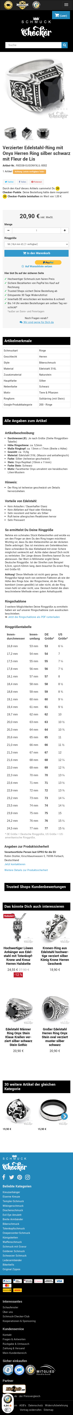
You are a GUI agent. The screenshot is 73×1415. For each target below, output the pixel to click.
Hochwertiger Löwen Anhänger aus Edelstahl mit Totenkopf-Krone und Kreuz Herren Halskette (18, 956)
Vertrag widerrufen (30, 1410)
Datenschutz (35, 1405)
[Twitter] (12, 1178)
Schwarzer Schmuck (14, 1256)
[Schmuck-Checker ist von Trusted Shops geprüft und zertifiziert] (31, 1370)
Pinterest (37, 182)
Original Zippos (11, 1269)
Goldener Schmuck (14, 1251)
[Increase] (65, 231)
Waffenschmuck (12, 1242)
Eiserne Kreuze (11, 1197)
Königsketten (10, 1238)
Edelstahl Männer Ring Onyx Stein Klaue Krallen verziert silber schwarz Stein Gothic (18, 1037)
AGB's (22, 1405)
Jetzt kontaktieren (14, 864)
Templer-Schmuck (13, 1201)
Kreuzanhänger (11, 1192)
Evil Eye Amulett (12, 1215)
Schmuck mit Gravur (14, 1247)
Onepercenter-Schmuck (16, 1233)
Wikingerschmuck (13, 1206)
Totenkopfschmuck (14, 1228)
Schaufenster (10, 1307)
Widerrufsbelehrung (56, 1405)
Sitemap (48, 1410)
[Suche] (64, 45)
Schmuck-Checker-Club (16, 1316)
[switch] (8, 1410)
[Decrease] (8, 231)
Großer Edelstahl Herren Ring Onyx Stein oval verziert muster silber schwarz (55, 1037)
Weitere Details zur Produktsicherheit (26, 870)
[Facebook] (4, 1178)
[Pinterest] (20, 1178)
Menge (8, 224)
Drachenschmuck (13, 1210)
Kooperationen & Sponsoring (19, 1321)
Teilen (23, 182)
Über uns (8, 1312)
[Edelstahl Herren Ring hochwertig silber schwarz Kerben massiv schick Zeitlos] (53, 1111)
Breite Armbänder (13, 1219)
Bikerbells (8, 1265)
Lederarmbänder (12, 1260)
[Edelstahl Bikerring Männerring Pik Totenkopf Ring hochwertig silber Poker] (18, 1111)
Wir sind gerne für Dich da (38, 322)
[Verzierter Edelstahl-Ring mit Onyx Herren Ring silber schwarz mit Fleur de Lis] (10, 133)
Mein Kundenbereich (15, 1353)
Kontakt (7, 1335)
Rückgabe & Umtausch (16, 1344)
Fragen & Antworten (14, 1339)
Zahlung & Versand (14, 1348)
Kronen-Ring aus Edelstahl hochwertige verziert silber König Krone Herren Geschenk (55, 956)
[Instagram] (27, 1178)
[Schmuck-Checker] (36, 27)
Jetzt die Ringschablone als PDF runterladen (34, 617)
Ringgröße (10, 238)
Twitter (10, 182)
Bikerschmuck (11, 1224)
